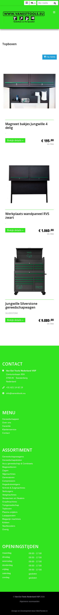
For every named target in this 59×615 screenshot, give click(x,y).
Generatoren (8, 477)
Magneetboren (9, 467)
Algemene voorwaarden (29, 601)
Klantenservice (9, 429)
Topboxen (7, 508)
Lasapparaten (9, 515)
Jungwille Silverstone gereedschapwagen (21, 305)
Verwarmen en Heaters (13, 498)
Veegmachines (9, 495)
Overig (5, 529)
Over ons (6, 422)
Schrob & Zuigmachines (13, 488)
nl (32, 3)
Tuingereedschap (10, 505)
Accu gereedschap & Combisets (17, 463)
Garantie (6, 426)
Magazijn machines (11, 519)
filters (50, 57)
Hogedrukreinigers (11, 484)
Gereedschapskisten (12, 460)
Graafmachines (9, 501)
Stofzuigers (7, 491)
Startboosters (8, 526)
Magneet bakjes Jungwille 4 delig (26, 126)
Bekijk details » (15, 140)
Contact (6, 433)
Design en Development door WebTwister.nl (29, 611)
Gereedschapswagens (13, 456)
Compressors (8, 481)
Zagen (5, 470)
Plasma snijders (9, 512)
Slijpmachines (8, 474)
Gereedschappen (10, 419)
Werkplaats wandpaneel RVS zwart (27, 216)
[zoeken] (55, 3)
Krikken (5, 522)
